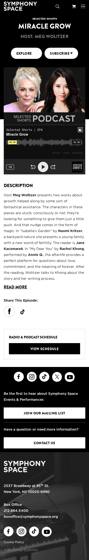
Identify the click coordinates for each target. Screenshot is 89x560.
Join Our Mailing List (44, 413)
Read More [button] (15, 287)
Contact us (44, 442)
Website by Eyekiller (21, 550)
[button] (83, 6)
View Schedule (44, 348)
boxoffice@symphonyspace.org (31, 517)
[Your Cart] (74, 6)
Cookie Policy (14, 542)
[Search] (58, 6)
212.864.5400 (16, 511)
